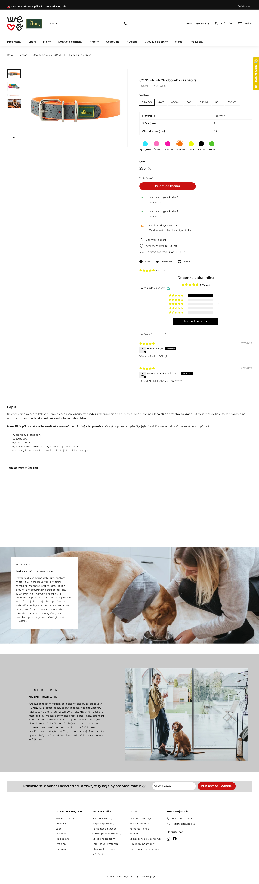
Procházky (14, 41)
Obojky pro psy (41, 55)
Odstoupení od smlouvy (106, 833)
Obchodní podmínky (142, 843)
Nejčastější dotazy (103, 823)
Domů (10, 55)
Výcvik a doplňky (156, 41)
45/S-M (175, 102)
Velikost (145, 95)
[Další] (14, 137)
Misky (47, 41)
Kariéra (134, 833)
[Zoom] (75, 108)
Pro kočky (197, 41)
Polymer (219, 115)
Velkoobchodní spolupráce (146, 838)
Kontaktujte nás (139, 828)
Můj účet (97, 854)
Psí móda (61, 849)
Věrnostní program (103, 838)
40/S (161, 102)
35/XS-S (147, 102)
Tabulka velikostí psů (105, 843)
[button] (147, 270)
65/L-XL (232, 102)
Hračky (94, 41)
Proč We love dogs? (141, 818)
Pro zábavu (62, 838)
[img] (147, 343)
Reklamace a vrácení (105, 828)
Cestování (112, 41)
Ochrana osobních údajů (144, 849)
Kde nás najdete (139, 823)
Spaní (32, 41)
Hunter (143, 85)
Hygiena (132, 41)
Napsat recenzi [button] (195, 321)
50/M (190, 102)
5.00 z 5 (205, 284)
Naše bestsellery (102, 818)
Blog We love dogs (103, 849)
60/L (218, 102)
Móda (179, 41)
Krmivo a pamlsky (70, 41)
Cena (142, 161)
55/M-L (204, 102)
